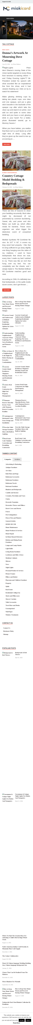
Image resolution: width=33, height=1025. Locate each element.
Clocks (8, 499)
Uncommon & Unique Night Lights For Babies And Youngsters (22, 796)
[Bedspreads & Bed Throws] (8, 653)
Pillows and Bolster (12, 577)
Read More (6, 144)
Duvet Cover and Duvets (13, 508)
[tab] (8, 459)
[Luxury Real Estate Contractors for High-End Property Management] (8, 385)
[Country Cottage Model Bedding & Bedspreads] (16, 160)
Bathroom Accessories (12, 477)
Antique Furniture (11, 467)
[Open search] (28, 18)
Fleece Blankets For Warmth (11, 981)
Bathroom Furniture (12, 480)
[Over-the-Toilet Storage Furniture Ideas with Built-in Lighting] (8, 427)
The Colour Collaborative (10, 956)
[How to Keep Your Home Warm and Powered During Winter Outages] (8, 302)
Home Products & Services (14, 530)
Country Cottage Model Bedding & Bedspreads (13, 179)
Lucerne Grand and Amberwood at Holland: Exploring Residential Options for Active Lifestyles (22, 319)
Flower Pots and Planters (13, 518)
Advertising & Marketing (13, 464)
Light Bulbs (9, 548)
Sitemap (5, 634)
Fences (8, 511)
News (7, 564)
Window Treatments (12, 615)
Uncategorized (10, 608)
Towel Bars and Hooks (13, 605)
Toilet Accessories (11, 602)
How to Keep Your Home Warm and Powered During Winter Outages (23, 303)
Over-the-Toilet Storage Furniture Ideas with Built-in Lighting (22, 429)
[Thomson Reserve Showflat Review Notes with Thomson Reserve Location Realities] (8, 400)
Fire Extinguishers (11, 515)
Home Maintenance (12, 527)
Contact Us (6, 628)
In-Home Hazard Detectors (14, 537)
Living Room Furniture (13, 552)
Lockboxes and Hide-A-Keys (14, 555)
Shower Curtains (11, 599)
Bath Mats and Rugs (12, 474)
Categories (7, 459)
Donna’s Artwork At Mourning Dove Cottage (15, 56)
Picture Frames (10, 574)
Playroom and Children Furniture (16, 580)
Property (8, 583)
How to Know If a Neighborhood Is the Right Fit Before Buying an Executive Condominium (22, 354)
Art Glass (8, 470)
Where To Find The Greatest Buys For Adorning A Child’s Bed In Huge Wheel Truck (14, 937)
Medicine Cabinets (11, 558)
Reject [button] (28, 1020)
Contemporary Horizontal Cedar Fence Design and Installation (22, 418)
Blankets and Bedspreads (9, 172)
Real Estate (9, 589)
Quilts (7, 586)
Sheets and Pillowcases (13, 596)
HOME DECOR (11, 524)
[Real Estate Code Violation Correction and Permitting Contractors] (8, 438)
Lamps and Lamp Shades (14, 545)
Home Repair (10, 534)
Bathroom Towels (11, 483)
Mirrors (8, 561)
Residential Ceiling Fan (13, 593)
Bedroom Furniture (12, 486)
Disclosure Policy (8, 631)
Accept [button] (22, 1020)
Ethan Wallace (17, 64)
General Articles (11, 521)
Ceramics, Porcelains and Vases (15, 496)
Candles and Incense (12, 492)
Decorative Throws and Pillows (15, 505)
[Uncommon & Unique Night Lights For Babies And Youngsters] (8, 794)
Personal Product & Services (14, 570)
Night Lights (5, 49)
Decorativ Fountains (12, 502)
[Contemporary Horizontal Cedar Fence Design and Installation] (8, 416)
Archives (17, 459)
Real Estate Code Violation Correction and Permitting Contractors (23, 440)
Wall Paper (9, 611)
